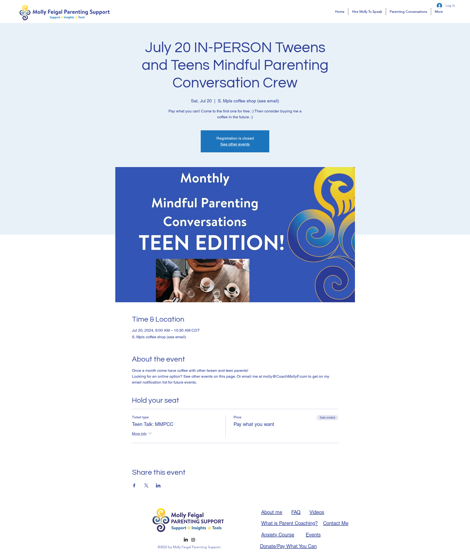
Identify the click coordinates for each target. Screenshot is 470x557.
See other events (235, 144)
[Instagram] (193, 539)
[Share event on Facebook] (134, 485)
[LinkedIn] (185, 539)
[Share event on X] (146, 485)
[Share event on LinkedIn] (158, 485)
